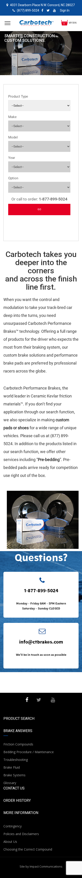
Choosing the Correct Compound (27, 849)
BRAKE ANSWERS (17, 731)
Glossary (9, 783)
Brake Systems (14, 775)
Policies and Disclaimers (21, 834)
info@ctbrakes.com (41, 642)
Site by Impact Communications (41, 866)
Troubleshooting (15, 759)
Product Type (18, 96)
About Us (10, 841)
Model (13, 137)
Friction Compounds (18, 744)
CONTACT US (14, 788)
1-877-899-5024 (41, 590)
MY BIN (73, 23)
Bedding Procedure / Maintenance (28, 752)
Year (11, 158)
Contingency (12, 826)
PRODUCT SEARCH (18, 718)
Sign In (64, 10)
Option (13, 178)
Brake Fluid (11, 767)
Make (12, 117)
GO (39, 209)
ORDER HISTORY (17, 800)
